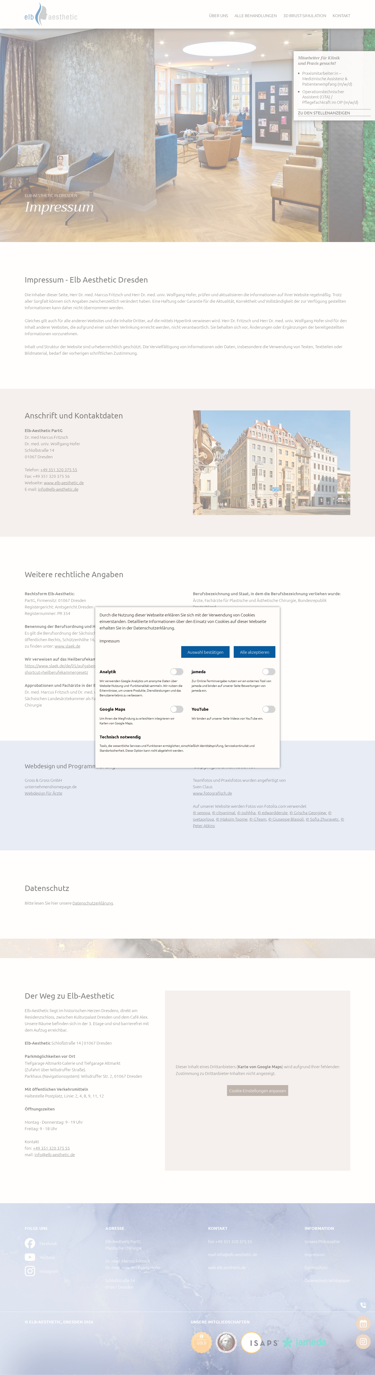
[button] (205, 652)
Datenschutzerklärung (153, 627)
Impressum (110, 640)
